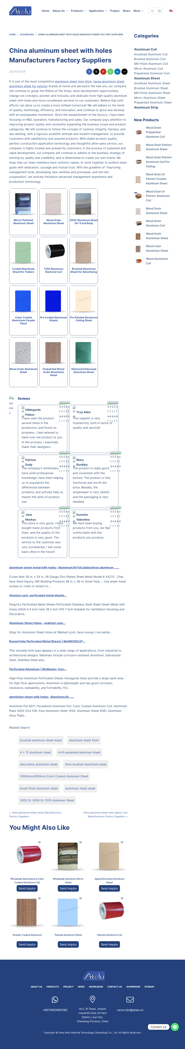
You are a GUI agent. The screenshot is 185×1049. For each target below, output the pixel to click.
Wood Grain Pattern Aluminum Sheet (159, 147)
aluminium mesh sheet (80, 788)
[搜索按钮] (159, 10)
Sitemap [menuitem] (149, 986)
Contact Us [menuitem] (114, 986)
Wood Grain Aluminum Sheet (156, 211)
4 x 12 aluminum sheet (35, 752)
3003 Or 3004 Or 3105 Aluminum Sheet (47, 800)
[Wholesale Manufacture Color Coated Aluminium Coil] (27, 854)
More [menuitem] (137, 10)
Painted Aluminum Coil (109, 934)
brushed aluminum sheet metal (41, 740)
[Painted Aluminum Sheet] (68, 911)
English (171, 10)
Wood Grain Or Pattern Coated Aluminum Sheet (156, 179)
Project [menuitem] (115, 10)
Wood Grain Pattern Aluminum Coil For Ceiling (159, 162)
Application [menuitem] (96, 10)
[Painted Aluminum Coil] (109, 911)
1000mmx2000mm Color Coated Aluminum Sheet (54, 776)
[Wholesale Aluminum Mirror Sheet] (68, 854)
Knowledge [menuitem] (96, 986)
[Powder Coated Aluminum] (27, 911)
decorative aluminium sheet (39, 764)
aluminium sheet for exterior (28, 86)
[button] (89, 72)
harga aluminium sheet (108, 81)
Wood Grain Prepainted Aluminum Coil (155, 132)
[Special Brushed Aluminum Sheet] (109, 854)
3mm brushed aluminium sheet (86, 764)
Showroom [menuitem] (133, 986)
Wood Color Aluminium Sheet (157, 248)
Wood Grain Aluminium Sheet (157, 236)
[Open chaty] (175, 1027)
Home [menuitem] (45, 10)
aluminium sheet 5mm (84, 740)
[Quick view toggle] (39, 842)
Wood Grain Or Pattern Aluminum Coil (158, 196)
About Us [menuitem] (59, 10)
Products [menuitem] (77, 10)
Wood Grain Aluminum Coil (155, 223)
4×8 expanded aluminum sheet (79, 752)
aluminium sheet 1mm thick (73, 81)
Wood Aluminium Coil (157, 261)
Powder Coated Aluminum (27, 934)
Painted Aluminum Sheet (68, 934)
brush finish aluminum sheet (39, 788)
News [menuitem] (126, 10)
